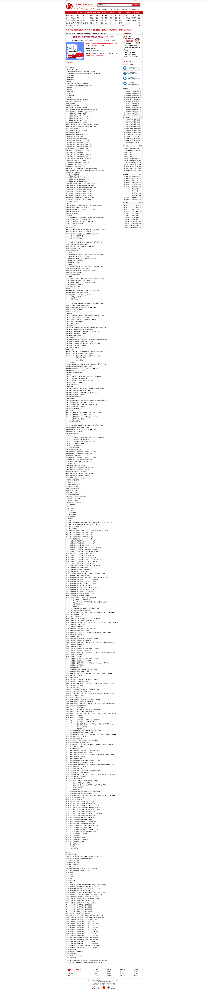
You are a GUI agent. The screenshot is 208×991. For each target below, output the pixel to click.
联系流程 (109, 971)
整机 (120, 19)
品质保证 (136, 973)
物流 (102, 23)
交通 (102, 15)
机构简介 (96, 971)
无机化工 (79, 23)
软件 (120, 20)
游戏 (120, 22)
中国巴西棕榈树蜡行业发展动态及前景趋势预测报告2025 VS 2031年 (88, 960)
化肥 (78, 17)
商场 (139, 22)
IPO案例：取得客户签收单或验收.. (133, 164)
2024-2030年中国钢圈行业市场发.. (132, 193)
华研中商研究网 (89, 40)
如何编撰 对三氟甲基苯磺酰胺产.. (132, 91)
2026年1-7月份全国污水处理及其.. (132, 205)
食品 (106, 15)
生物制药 (73, 20)
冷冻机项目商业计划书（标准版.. (132, 140)
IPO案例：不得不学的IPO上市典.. (132, 158)
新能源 (68, 23)
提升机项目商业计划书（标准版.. (132, 126)
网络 (120, 23)
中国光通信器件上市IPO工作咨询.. (133, 170)
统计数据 (120, 9)
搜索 (136, 5)
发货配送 (122, 973)
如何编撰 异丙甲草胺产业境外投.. (132, 93)
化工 (78, 15)
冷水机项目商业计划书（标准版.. (132, 138)
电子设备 (134, 20)
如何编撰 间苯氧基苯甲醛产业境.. (132, 110)
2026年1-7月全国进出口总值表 (132, 213)
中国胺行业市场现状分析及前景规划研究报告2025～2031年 (86, 963)
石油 (67, 20)
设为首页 (126, 1)
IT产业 (121, 17)
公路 (102, 19)
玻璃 (116, 20)
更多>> (141, 89)
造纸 (111, 22)
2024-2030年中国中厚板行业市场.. (132, 176)
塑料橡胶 (79, 20)
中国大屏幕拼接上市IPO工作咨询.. (133, 168)
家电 (111, 17)
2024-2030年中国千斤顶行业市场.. (132, 185)
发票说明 (122, 975)
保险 (97, 20)
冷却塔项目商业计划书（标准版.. (132, 132)
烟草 (106, 20)
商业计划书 (104, 9)
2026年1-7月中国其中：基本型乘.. (132, 215)
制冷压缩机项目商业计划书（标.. (132, 134)
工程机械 (92, 19)
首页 (71, 12)
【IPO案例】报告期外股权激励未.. (133, 162)
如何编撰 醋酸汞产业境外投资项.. (132, 95)
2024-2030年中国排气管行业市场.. (132, 187)
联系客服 (109, 975)
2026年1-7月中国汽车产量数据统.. (132, 217)
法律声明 (96, 973)
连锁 (139, 17)
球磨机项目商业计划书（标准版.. (132, 124)
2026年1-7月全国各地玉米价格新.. (132, 223)
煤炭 (67, 19)
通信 (127, 15)
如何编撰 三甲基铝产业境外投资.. (132, 99)
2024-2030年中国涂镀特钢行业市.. (132, 182)
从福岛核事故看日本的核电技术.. (132, 150)
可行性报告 (110, 9)
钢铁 (84, 17)
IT (119, 15)
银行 (97, 17)
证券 (97, 19)
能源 (67, 15)
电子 (133, 15)
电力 (67, 17)
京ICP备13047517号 (110, 985)
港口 (102, 17)
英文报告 (136, 12)
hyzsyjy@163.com (106, 980)
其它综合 (121, 25)
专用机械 (92, 20)
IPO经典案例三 (128, 154)
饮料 (106, 19)
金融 (97, 15)
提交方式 (122, 971)
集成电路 (134, 17)
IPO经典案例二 (128, 152)
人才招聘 (96, 975)
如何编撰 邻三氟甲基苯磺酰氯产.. (132, 114)
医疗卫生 (73, 25)
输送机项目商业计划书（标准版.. (132, 130)
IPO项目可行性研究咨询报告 (131, 148)
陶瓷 (116, 19)
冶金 (84, 15)
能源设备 (68, 25)
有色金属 (85, 22)
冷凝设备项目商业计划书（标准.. (132, 136)
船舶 (91, 22)
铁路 (102, 22)
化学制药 (73, 19)
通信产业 (128, 17)
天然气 (68, 22)
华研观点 (120, 12)
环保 (139, 23)
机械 (91, 15)
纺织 (111, 20)
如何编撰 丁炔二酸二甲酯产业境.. (132, 103)
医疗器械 (73, 22)
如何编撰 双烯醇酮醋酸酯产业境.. (132, 97)
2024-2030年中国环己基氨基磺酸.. (132, 199)
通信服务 (128, 19)
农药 (78, 19)
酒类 (106, 22)
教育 (139, 19)
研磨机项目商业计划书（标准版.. (132, 122)
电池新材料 (86, 23)
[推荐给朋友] (105, 40)
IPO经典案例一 (128, 156)
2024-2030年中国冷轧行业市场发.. (132, 180)
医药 (72, 15)
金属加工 (92, 23)
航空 (102, 20)
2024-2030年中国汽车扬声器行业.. (132, 189)
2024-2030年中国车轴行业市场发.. (132, 195)
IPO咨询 (116, 9)
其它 (72, 27)
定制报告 (112, 12)
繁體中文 (140, 1)
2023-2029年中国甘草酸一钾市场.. (132, 197)
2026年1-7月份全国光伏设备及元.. (132, 225)
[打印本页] (98, 40)
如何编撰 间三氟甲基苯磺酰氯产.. (132, 112)
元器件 (133, 19)
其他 (139, 15)
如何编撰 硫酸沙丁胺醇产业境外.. (132, 101)
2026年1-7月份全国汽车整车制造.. (132, 221)
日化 (111, 19)
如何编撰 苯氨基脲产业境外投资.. (132, 108)
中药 (72, 17)
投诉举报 (136, 975)
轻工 (111, 15)
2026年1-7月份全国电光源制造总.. (132, 227)
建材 (116, 15)
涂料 (116, 22)
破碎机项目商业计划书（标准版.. (132, 120)
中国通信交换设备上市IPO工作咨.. (133, 166)
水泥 (116, 17)
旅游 (139, 20)
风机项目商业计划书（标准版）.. (132, 128)
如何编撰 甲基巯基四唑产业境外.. (132, 105)
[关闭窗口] (112, 40)
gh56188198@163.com (116, 980)
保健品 (72, 23)
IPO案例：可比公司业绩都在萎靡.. (133, 160)
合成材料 (79, 22)
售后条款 (136, 971)
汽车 (91, 17)
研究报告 (99, 9)
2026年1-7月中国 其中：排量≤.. (132, 209)
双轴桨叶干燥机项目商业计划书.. (132, 142)
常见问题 (109, 973)
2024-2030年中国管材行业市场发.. (132, 178)
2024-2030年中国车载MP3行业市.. (132, 191)
